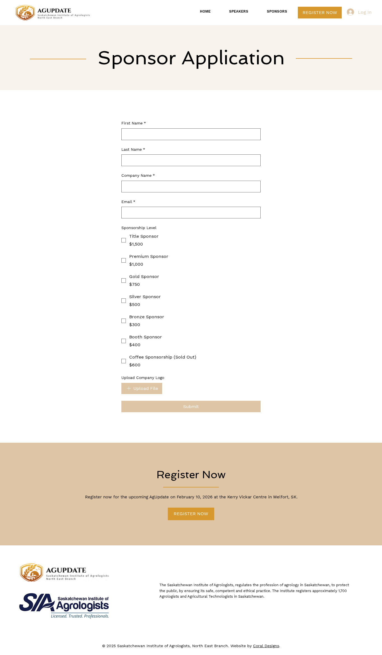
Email (128, 201)
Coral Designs (266, 646)
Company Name (138, 175)
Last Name (133, 149)
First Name (133, 123)
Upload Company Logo (142, 377)
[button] (191, 514)
